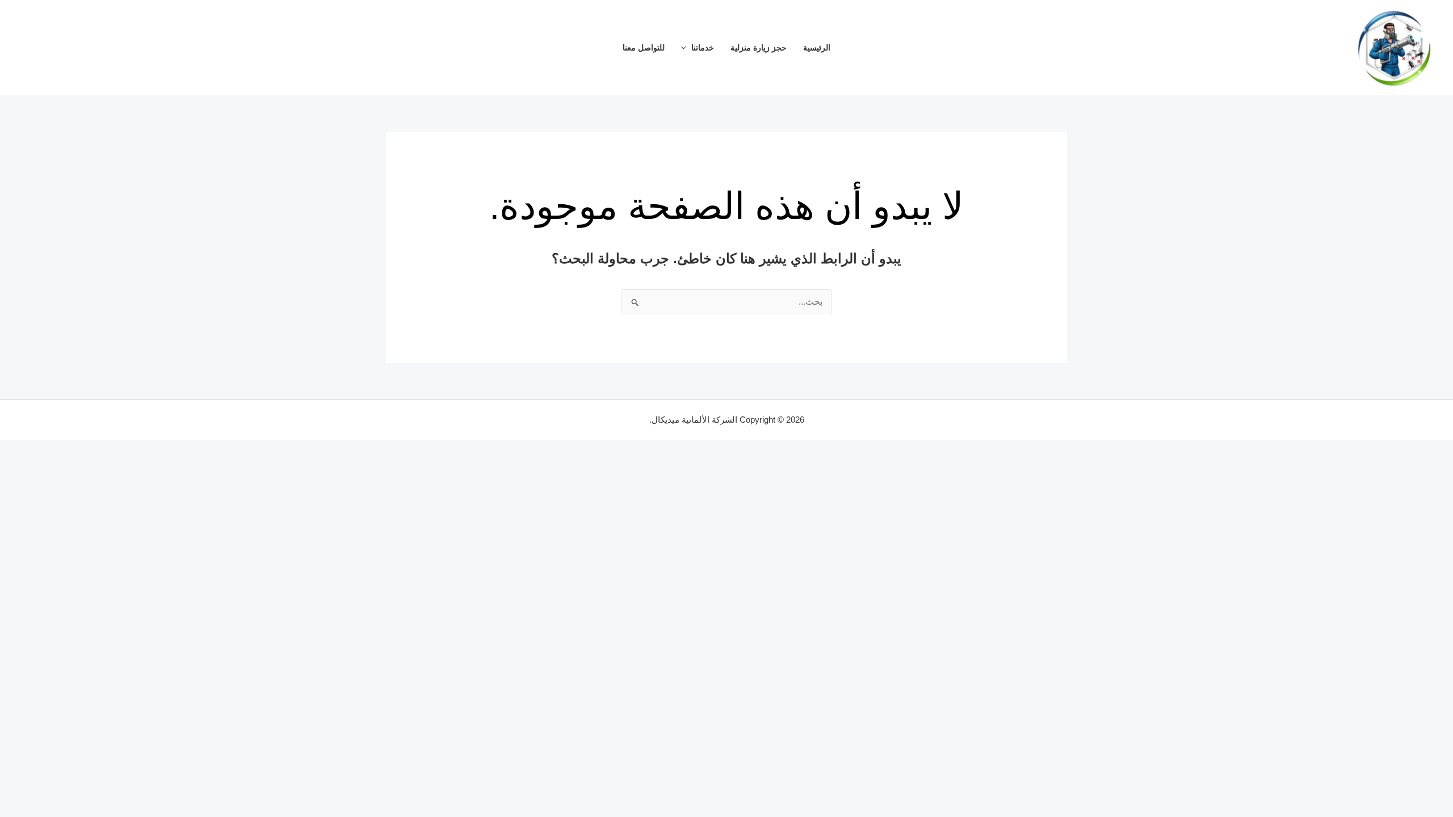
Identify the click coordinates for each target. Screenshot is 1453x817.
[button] (686, 47)
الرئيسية (816, 47)
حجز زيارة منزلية (758, 47)
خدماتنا (702, 47)
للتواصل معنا (644, 47)
